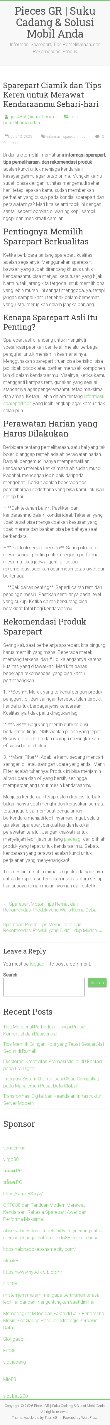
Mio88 (9, 1379)
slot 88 (10, 1283)
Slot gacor (14, 1339)
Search (10, 975)
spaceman (14, 1148)
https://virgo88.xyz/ (23, 1193)
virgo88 (11, 1159)
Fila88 (9, 1350)
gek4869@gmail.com (31, 117)
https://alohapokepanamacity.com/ (39, 1249)
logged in (39, 964)
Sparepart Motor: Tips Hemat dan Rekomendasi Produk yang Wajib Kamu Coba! (50, 907)
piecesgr (73, 839)
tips (82, 137)
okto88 (10, 1260)
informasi (54, 137)
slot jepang (14, 1362)
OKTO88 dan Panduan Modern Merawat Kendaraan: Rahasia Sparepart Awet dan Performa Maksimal (44, 1212)
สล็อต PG (12, 1171)
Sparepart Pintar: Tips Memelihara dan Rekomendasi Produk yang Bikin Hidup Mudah (53, 927)
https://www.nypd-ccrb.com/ (32, 1272)
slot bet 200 (15, 1396)
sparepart (70, 137)
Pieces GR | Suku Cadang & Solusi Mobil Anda (55, 22)
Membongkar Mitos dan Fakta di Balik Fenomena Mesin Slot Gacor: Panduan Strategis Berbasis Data (53, 1320)
